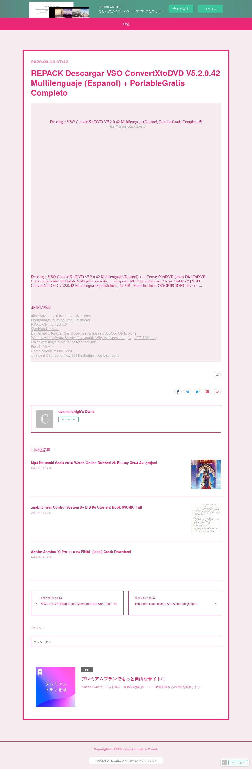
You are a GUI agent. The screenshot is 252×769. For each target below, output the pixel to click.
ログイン (210, 8)
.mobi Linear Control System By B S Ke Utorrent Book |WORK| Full (86, 507)
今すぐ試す (181, 8)
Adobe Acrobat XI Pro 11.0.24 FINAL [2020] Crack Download (81, 551)
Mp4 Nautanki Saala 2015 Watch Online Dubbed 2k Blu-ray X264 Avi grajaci (94, 462)
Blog (126, 24)
